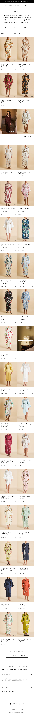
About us (5, 687)
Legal (4, 696)
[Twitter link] (17, 704)
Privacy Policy (24, 680)
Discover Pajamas (8, 131)
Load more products (17, 655)
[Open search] (23, 5)
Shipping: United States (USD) (16, 712)
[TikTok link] (23, 704)
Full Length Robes (9, 27)
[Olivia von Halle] (10, 5)
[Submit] (30, 674)
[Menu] (32, 5)
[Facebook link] (11, 704)
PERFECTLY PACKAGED (25, 339)
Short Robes (23, 27)
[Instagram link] (14, 704)
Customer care (8, 692)
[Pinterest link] (20, 704)
